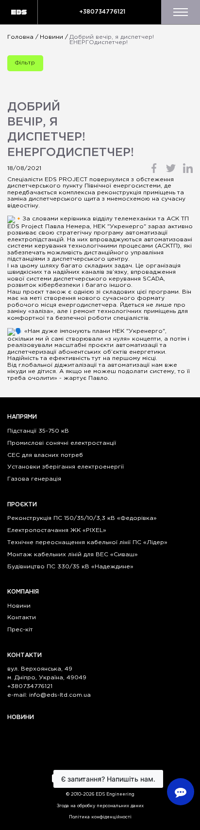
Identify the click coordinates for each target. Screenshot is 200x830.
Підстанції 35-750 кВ (38, 431)
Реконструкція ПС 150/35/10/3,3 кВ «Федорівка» (82, 518)
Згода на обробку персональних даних (100, 806)
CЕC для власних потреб (45, 455)
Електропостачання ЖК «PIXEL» (56, 530)
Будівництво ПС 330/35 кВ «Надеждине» (70, 566)
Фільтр (25, 62)
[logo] (19, 12)
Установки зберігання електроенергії (65, 467)
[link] (120, 226)
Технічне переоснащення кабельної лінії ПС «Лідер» (87, 542)
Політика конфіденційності (100, 817)
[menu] (180, 12)
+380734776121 (102, 12)
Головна (20, 37)
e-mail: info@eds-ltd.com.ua (49, 695)
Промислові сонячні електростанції (61, 443)
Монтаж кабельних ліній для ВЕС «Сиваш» (72, 554)
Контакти (21, 617)
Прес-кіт (20, 629)
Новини (51, 37)
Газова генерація (34, 479)
